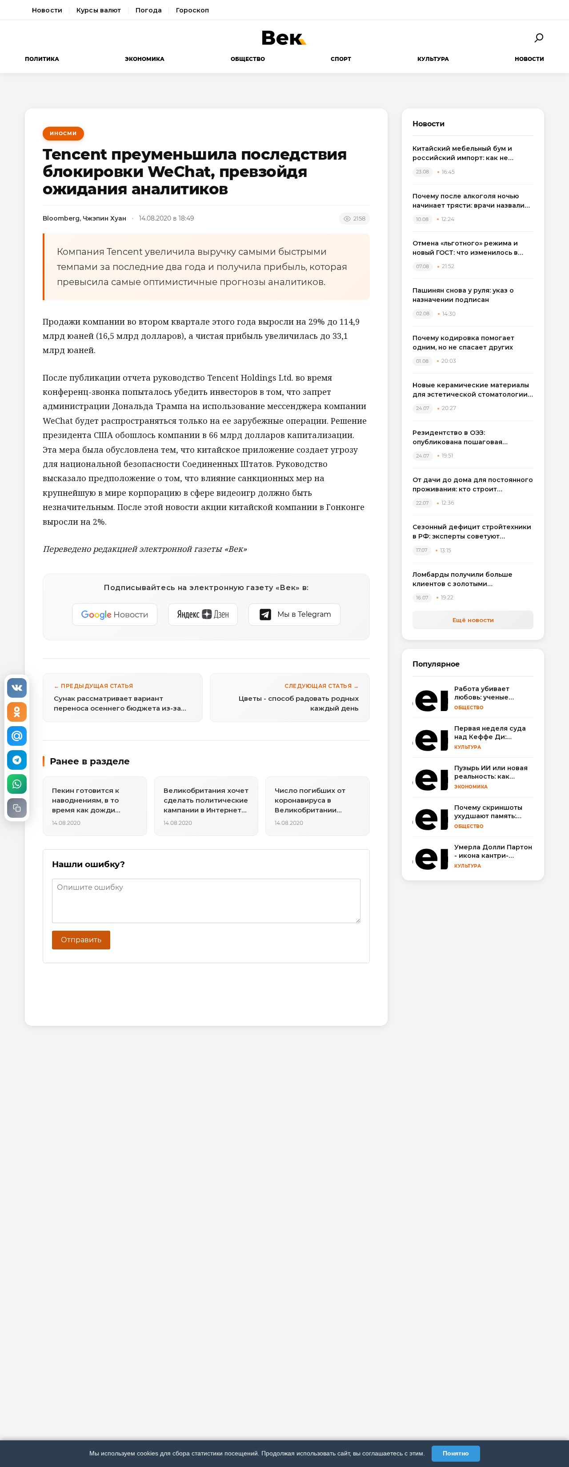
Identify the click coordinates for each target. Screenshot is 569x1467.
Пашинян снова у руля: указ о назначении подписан (463, 295)
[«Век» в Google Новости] (114, 614)
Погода (149, 10)
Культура (433, 59)
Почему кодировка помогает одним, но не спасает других (463, 342)
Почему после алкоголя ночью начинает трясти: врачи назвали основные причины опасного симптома (469, 201)
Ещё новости (473, 619)
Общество (248, 59)
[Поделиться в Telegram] (17, 760)
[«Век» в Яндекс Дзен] (203, 614)
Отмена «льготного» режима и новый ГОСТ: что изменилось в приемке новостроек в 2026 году (471, 248)
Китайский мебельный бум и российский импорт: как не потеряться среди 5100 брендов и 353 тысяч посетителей (472, 154)
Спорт (341, 59)
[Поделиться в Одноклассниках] (17, 712)
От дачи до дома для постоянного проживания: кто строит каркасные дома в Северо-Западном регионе (473, 485)
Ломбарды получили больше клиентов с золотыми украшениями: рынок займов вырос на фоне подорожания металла (463, 580)
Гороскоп (192, 10)
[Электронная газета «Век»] (284, 38)
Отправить (81, 940)
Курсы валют (98, 10)
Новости (47, 10)
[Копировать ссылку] (17, 808)
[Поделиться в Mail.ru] (17, 736)
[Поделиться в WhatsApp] (17, 784)
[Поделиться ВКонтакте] (17, 688)
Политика (42, 59)
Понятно (456, 1453)
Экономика (144, 59)
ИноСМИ (63, 133)
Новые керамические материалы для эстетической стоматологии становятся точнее (471, 390)
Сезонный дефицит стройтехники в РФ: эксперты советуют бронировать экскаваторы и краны (472, 532)
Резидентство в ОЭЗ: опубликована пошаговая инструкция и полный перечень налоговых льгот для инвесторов (471, 438)
